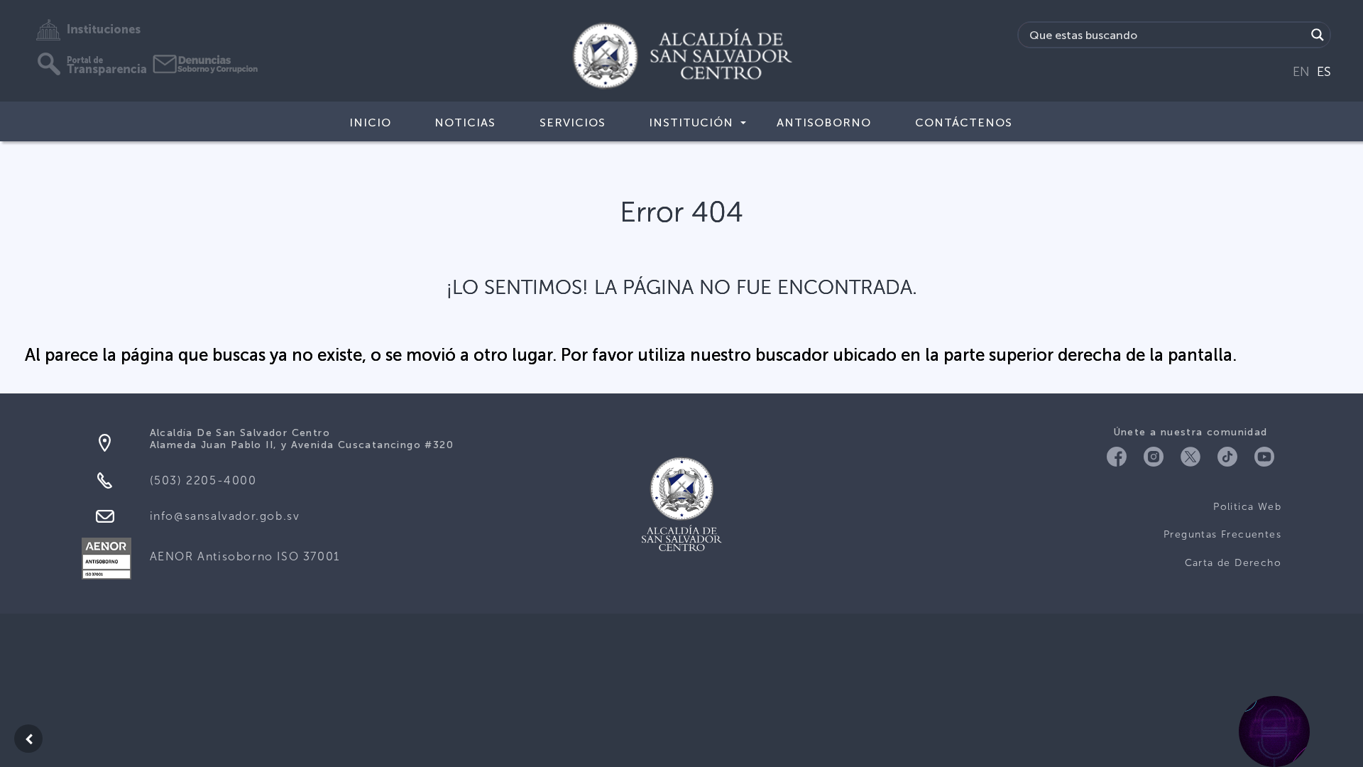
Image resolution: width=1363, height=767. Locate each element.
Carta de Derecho (1233, 563)
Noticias (465, 122)
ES (1324, 72)
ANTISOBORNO (824, 122)
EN (1301, 72)
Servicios (573, 122)
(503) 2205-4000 (203, 480)
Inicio (370, 122)
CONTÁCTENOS (963, 122)
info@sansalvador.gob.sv (225, 516)
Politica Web (1247, 507)
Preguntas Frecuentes (1222, 534)
